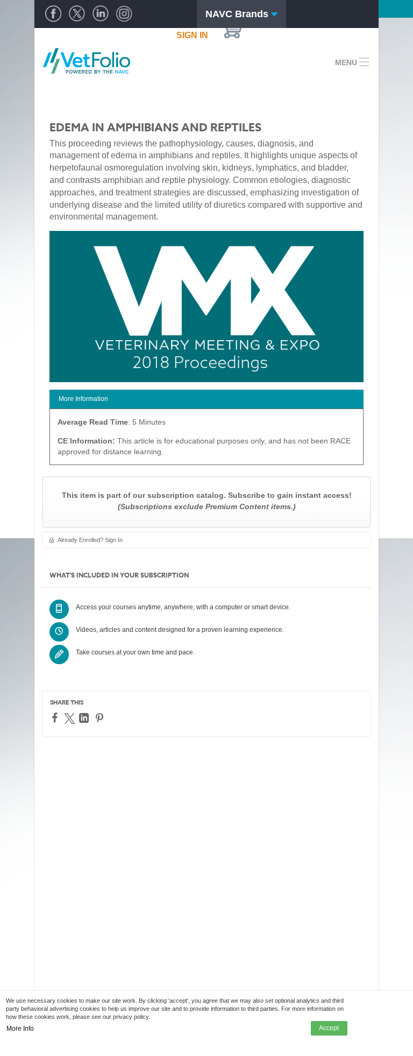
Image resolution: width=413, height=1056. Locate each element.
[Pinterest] (101, 718)
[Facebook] (56, 717)
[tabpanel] (206, 440)
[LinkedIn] (85, 718)
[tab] (206, 399)
